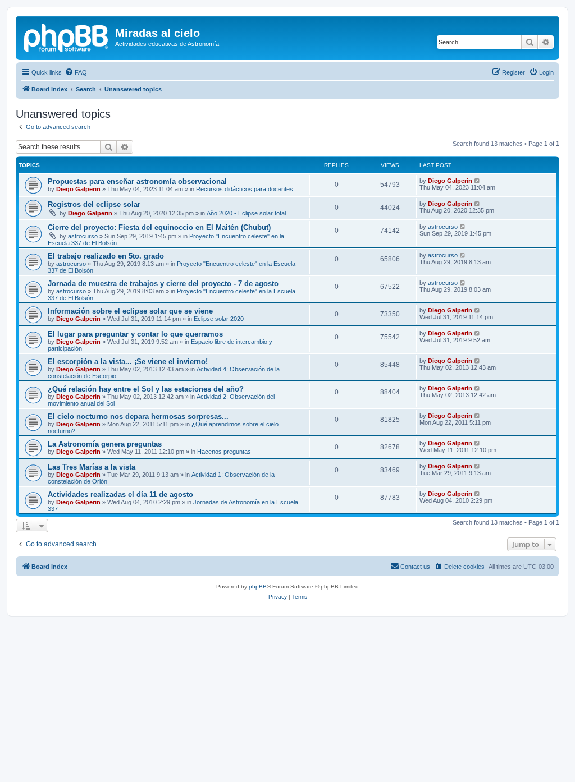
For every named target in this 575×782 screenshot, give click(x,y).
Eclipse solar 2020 (219, 318)
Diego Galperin (78, 189)
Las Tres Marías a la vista (91, 467)
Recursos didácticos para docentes (244, 189)
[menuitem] (76, 72)
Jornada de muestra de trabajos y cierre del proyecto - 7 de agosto (163, 283)
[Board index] (67, 36)
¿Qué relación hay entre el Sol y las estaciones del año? (146, 389)
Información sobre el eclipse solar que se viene (130, 311)
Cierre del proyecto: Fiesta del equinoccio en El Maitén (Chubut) (159, 227)
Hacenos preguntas (224, 451)
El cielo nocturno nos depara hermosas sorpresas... (138, 416)
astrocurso (83, 236)
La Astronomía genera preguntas (105, 444)
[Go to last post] (477, 180)
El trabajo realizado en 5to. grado (106, 256)
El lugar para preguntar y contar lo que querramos (135, 334)
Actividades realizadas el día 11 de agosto (120, 494)
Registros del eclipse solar (94, 204)
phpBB (258, 586)
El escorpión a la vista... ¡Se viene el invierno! (128, 361)
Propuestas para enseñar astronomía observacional (137, 181)
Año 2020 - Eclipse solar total (246, 213)
